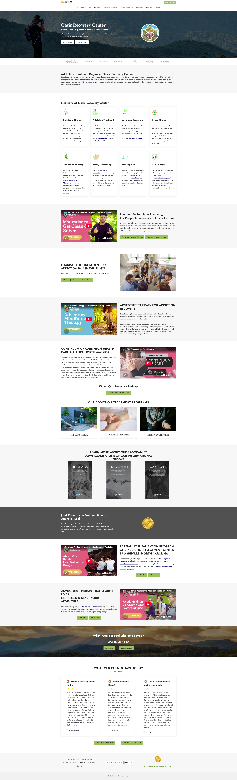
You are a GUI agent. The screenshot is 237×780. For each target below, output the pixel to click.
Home (77, 8)
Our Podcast (67, 762)
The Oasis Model (79, 762)
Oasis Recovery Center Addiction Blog (79, 759)
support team (92, 82)
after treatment (136, 138)
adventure (147, 79)
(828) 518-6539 (170, 2)
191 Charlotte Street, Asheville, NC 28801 (157, 767)
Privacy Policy (91, 762)
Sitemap (79, 766)
